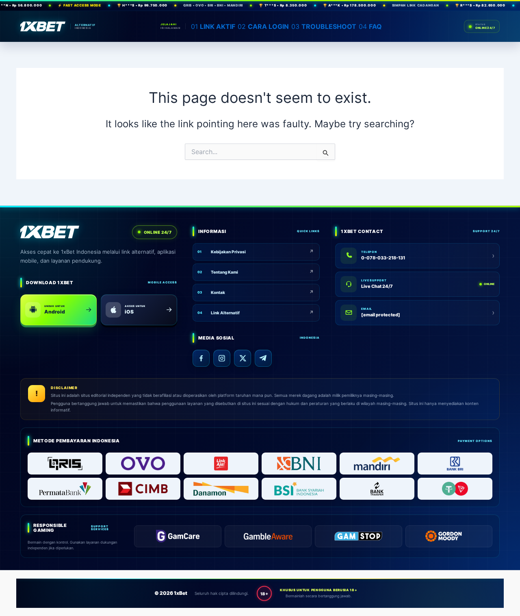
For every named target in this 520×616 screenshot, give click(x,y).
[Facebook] (201, 358)
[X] (242, 358)
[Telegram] (263, 358)
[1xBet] (42, 26)
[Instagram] (221, 358)
